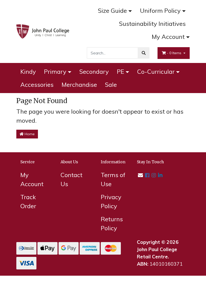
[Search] (143, 53)
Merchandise (79, 84)
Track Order (28, 201)
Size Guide (112, 10)
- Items (174, 53)
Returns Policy (112, 223)
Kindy (28, 71)
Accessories (37, 84)
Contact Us (71, 179)
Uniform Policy (160, 10)
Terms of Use (113, 179)
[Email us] (140, 175)
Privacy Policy (111, 201)
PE (120, 71)
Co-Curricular (156, 71)
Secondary (94, 71)
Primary (55, 71)
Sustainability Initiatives (152, 23)
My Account (168, 36)
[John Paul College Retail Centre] (42, 31)
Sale (111, 84)
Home (29, 134)
